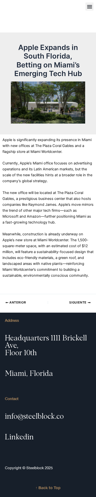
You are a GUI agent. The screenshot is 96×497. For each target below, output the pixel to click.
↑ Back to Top (48, 487)
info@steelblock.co (34, 416)
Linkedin (19, 437)
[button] (89, 6)
